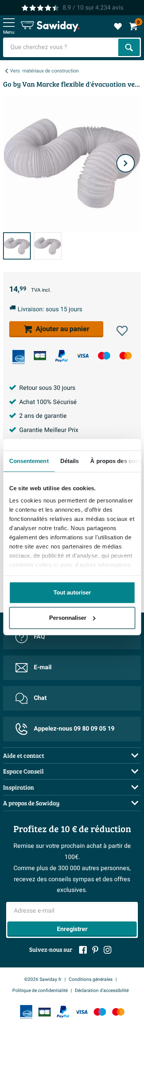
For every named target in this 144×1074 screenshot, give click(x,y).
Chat (40, 698)
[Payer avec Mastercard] (125, 355)
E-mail (42, 667)
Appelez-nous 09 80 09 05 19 (74, 728)
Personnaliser (67, 617)
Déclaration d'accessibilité (102, 990)
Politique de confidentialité (40, 990)
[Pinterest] (95, 949)
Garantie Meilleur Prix (48, 430)
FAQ (39, 636)
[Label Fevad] (18, 357)
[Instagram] (107, 949)
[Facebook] (83, 949)
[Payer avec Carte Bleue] (40, 355)
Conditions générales (91, 979)
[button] (122, 330)
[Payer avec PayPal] (61, 356)
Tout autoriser (72, 592)
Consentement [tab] (28, 461)
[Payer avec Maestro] (104, 355)
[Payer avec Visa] (82, 355)
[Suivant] (125, 163)
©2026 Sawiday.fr (42, 979)
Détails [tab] (69, 461)
